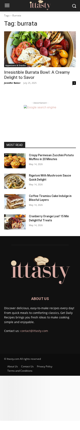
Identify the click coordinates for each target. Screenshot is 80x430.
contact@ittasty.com (34, 331)
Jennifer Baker (12, 82)
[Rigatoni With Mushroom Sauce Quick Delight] (15, 181)
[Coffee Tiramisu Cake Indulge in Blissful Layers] (15, 201)
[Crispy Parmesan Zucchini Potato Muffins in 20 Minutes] (15, 161)
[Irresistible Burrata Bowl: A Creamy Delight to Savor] (40, 49)
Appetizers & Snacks (15, 65)
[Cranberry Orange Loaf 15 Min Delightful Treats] (15, 222)
